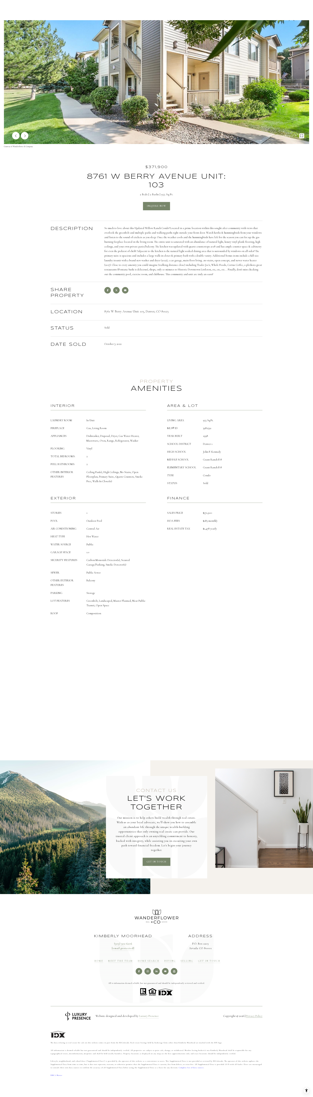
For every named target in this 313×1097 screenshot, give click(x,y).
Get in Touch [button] (156, 861)
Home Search (148, 961)
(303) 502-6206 (123, 943)
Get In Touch (209, 961)
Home (98, 961)
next (24, 135)
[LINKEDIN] (156, 971)
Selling (187, 961)
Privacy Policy (254, 1016)
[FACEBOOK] (139, 971)
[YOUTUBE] (165, 971)
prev (16, 135)
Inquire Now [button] (156, 206)
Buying (170, 961)
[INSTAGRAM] (147, 971)
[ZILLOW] (174, 971)
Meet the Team (120, 961)
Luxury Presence (149, 1016)
